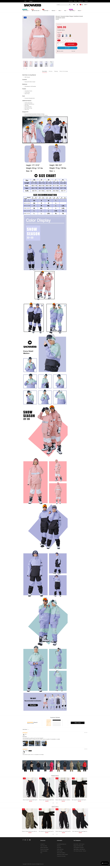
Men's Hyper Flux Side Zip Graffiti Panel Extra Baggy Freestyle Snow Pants (84, 799)
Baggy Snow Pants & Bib (78, 845)
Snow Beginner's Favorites (79, 847)
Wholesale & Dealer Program (62, 854)
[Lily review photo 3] (38, 743)
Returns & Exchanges (44, 849)
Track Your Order (43, 845)
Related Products (55, 775)
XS (58, 40)
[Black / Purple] (62, 35)
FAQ (41, 852)
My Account (70, 1)
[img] (25, 732)
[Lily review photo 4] (44, 743)
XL (72, 40)
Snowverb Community (61, 856)
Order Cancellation (43, 850)
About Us (58, 845)
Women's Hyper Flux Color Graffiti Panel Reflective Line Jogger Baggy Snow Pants (37, 799)
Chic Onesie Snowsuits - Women (80, 850)
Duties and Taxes (60, 849)
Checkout (86, 1)
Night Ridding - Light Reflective (79, 849)
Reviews (50, 71)
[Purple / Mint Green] (66, 35)
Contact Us (42, 844)
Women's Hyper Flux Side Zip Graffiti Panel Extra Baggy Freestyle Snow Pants (52, 799)
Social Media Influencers (61, 844)
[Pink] (59, 35)
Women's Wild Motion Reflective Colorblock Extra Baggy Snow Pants (67, 799)
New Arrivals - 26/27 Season (79, 844)
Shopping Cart (80, 1)
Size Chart (59, 847)
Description (44, 71)
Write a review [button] (78, 722)
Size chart (73, 51)
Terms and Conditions (61, 852)
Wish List (75, 1)
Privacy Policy (59, 850)
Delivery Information (44, 847)
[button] (49, 720)
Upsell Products (55, 806)
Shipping (56, 71)
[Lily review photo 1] (25, 743)
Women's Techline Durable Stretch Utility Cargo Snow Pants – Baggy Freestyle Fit (35, 831)
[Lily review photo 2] (31, 743)
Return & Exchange (64, 71)
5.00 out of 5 (35, 722)
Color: (59, 32)
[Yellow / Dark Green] (70, 35)
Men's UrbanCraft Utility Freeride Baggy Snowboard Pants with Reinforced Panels (85, 831)
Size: (58, 38)
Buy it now (67, 47)
